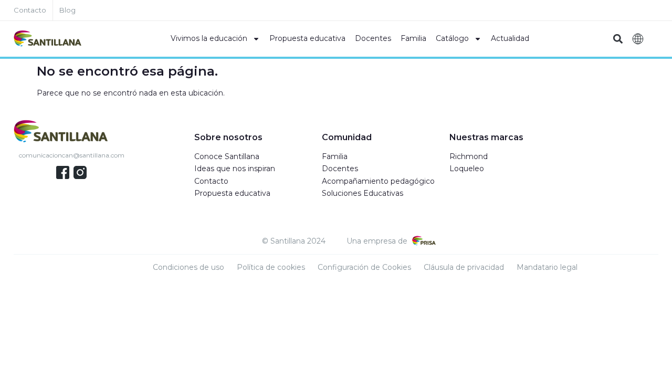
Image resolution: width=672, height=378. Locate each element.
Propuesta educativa (307, 38)
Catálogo (452, 38)
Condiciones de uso (188, 267)
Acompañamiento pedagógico (378, 181)
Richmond (468, 156)
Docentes (373, 38)
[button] (617, 39)
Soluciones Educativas (362, 193)
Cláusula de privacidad (464, 267)
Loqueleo (466, 168)
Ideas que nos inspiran (234, 168)
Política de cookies (271, 267)
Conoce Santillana (226, 156)
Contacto (211, 181)
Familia (413, 38)
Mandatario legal (547, 267)
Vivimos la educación (209, 38)
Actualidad (510, 38)
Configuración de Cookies (364, 267)
